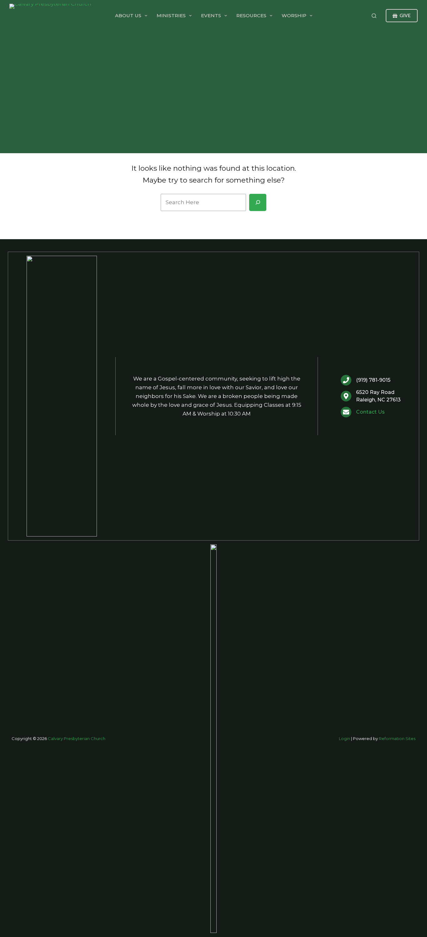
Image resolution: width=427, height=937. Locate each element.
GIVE (405, 15)
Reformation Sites (397, 738)
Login (344, 738)
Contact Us (370, 412)
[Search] (374, 15)
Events (211, 15)
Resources (251, 15)
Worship (294, 15)
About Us (128, 15)
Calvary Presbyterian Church (76, 738)
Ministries (171, 15)
